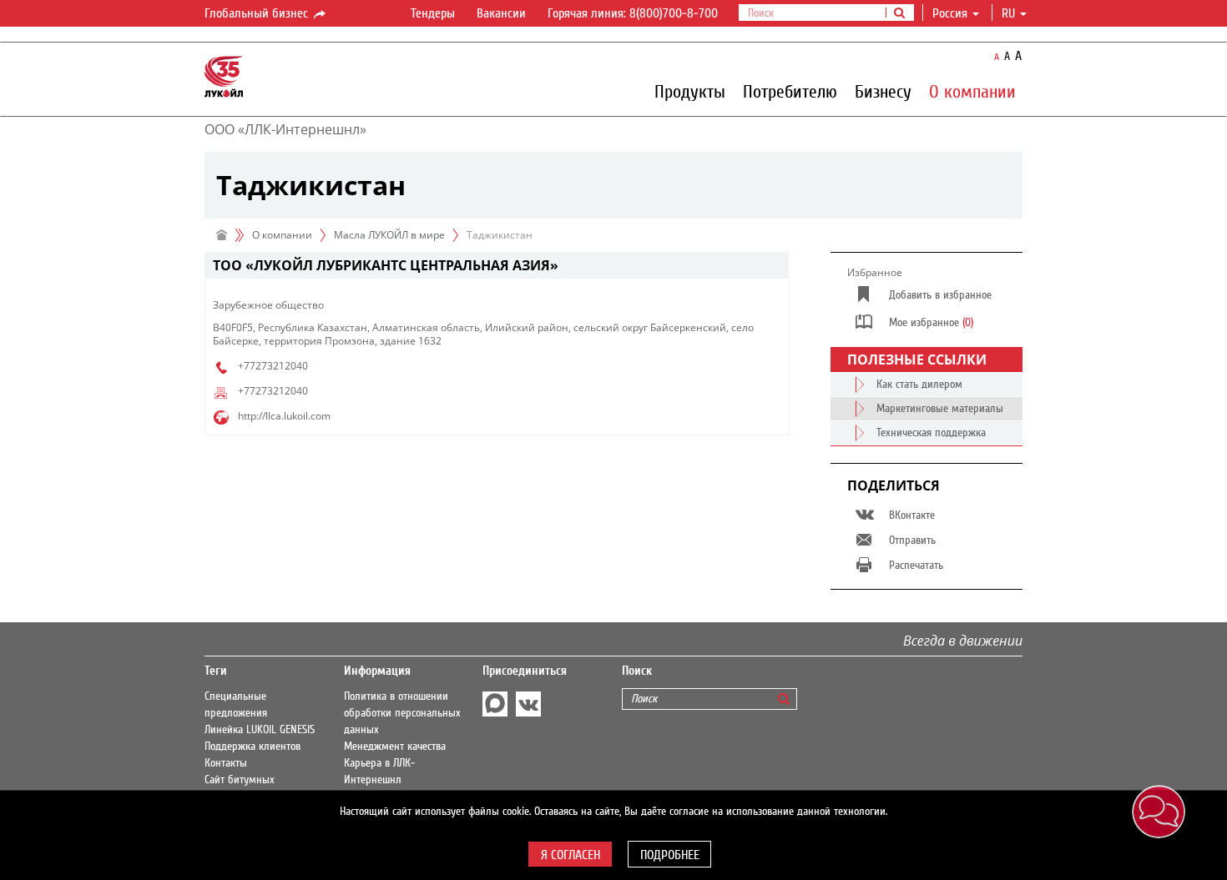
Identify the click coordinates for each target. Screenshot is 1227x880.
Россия (949, 13)
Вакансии (501, 13)
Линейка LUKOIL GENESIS (259, 730)
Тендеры (433, 13)
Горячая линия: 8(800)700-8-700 (633, 13)
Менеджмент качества (395, 746)
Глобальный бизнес (257, 13)
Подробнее (669, 854)
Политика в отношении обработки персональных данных (402, 713)
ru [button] (1010, 13)
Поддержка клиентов (252, 746)
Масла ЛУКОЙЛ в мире (389, 235)
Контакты (225, 763)
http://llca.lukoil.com (284, 416)
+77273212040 (273, 366)
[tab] (496, 266)
